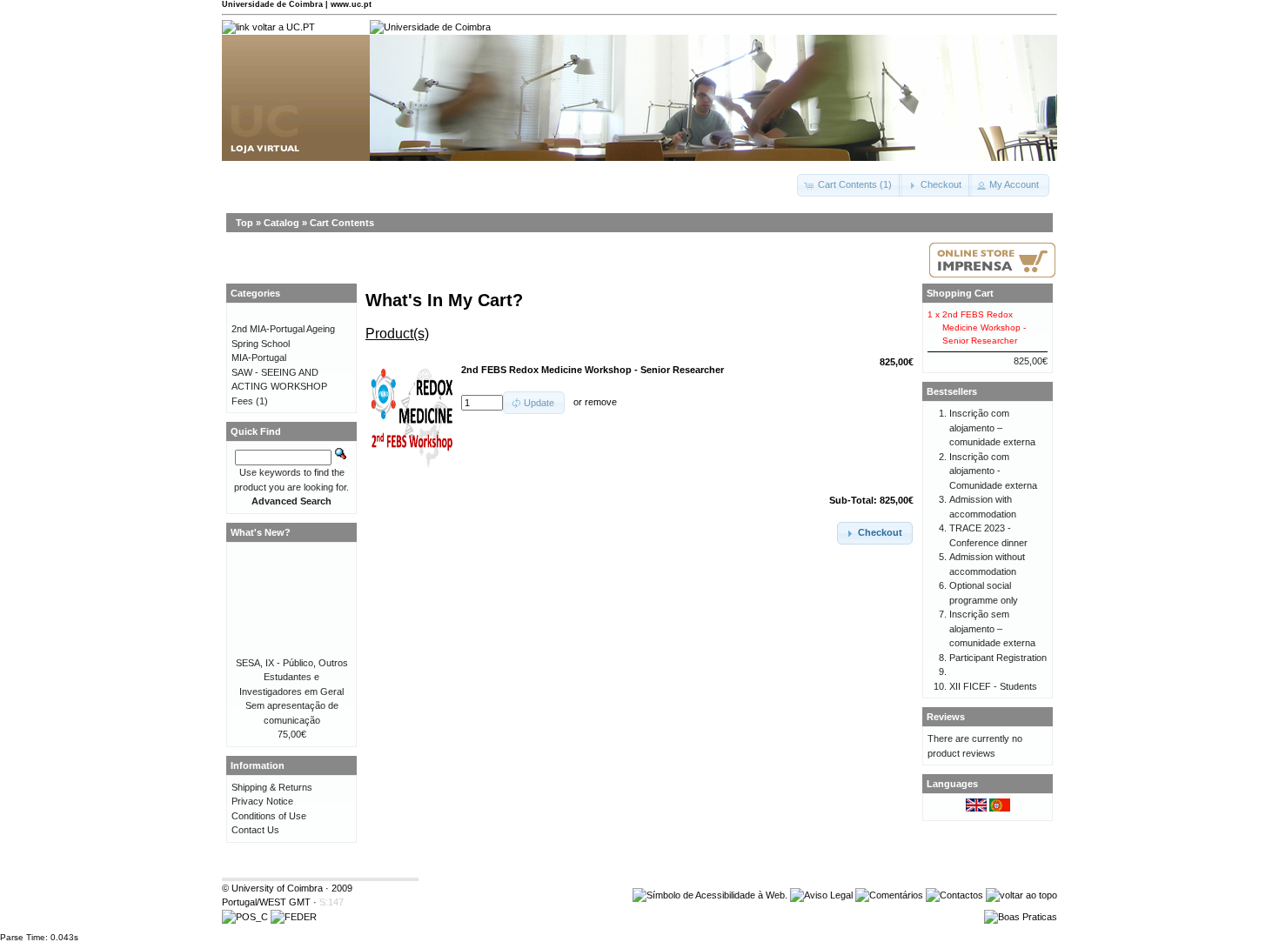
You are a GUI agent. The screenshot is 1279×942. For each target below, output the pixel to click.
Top (244, 222)
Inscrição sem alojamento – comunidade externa (992, 628)
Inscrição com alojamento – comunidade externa (992, 427)
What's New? (261, 532)
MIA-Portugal (258, 357)
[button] (849, 185)
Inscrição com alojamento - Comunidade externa (993, 471)
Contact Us (255, 830)
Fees (242, 401)
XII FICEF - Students (993, 686)
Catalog (281, 222)
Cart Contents (342, 222)
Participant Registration (998, 657)
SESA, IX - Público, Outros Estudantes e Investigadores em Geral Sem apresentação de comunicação (292, 691)
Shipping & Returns (271, 787)
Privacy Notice (262, 801)
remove (601, 403)
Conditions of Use (268, 816)
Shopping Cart (960, 293)
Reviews (946, 717)
